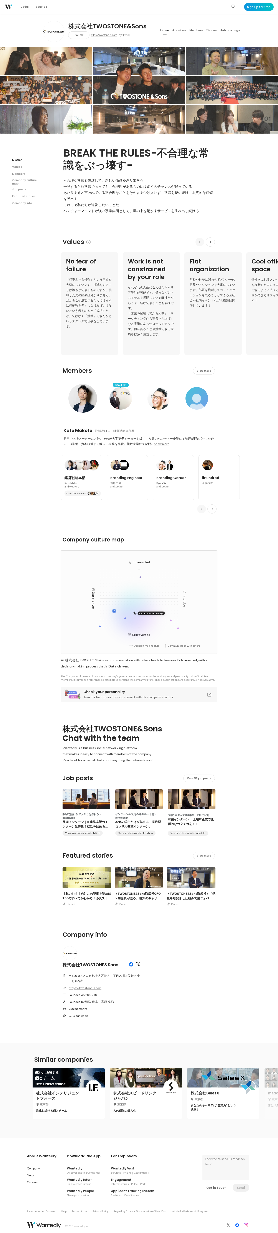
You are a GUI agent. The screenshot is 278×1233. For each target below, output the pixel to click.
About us (179, 30)
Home (164, 30)
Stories (211, 30)
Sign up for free (259, 7)
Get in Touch (216, 1188)
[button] (41, 1156)
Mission (17, 160)
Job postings (230, 30)
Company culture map (24, 181)
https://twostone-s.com (104, 35)
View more (204, 371)
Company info (22, 203)
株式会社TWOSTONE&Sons (107, 26)
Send (241, 1188)
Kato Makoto (77, 430)
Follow (78, 35)
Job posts (19, 189)
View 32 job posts (199, 778)
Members (196, 30)
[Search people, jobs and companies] (233, 6)
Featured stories (23, 196)
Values (17, 167)
